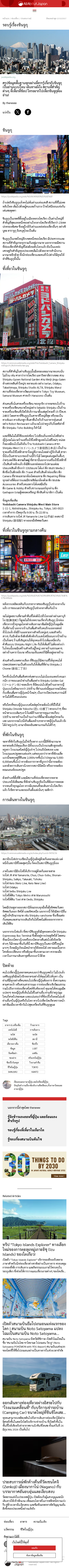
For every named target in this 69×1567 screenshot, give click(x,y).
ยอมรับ (35, 1548)
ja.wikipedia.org (8, 77)
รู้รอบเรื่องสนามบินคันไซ (25, 1139)
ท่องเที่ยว (9, 1521)
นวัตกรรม (9, 1529)
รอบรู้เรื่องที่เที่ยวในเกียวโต (26, 1130)
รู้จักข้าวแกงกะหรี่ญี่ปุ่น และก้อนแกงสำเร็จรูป (32, 1119)
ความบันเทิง (40, 1521)
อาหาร (23, 1521)
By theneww (10, 103)
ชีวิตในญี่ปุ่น (26, 1529)
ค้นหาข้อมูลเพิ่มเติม (34, 1555)
